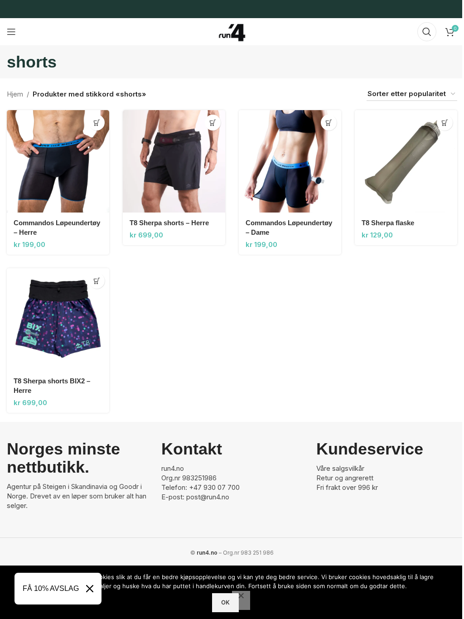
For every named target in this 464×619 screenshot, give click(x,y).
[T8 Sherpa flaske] (406, 161)
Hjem (15, 94)
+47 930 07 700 (214, 487)
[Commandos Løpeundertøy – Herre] (58, 161)
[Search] (427, 32)
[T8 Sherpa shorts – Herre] (174, 161)
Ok (225, 602)
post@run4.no (207, 497)
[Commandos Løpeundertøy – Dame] (290, 161)
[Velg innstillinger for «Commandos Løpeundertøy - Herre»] (97, 123)
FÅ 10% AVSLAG (51, 588)
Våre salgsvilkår (340, 468)
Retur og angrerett (344, 478)
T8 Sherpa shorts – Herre (169, 223)
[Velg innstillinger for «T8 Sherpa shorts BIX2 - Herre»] (97, 281)
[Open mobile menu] (11, 32)
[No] (241, 600)
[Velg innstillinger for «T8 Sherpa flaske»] (445, 123)
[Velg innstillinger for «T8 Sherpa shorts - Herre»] (213, 123)
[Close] (89, 588)
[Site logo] (232, 31)
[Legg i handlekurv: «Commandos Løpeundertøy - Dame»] (329, 123)
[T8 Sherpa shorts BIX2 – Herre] (58, 319)
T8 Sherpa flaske (388, 223)
